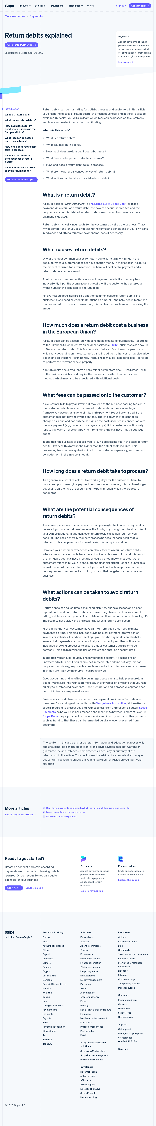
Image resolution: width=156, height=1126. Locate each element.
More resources (15, 16)
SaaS (83, 988)
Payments (36, 16)
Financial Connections (54, 984)
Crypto (46, 971)
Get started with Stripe (20, 44)
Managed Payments (53, 1005)
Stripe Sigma (49, 1030)
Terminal (47, 1039)
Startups (85, 941)
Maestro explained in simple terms (65, 812)
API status (85, 1080)
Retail (83, 1035)
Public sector (87, 1030)
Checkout (48, 958)
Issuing (46, 996)
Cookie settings (126, 979)
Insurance (85, 1013)
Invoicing (47, 992)
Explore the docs (127, 879)
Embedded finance (90, 958)
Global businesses (90, 967)
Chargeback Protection (110, 703)
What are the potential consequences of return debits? (18, 158)
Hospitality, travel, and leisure (95, 1009)
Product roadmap (127, 999)
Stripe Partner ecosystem (94, 1055)
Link (45, 1001)
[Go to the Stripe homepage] (8, 932)
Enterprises (86, 937)
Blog (120, 945)
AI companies (87, 992)
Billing (46, 949)
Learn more (124, 61)
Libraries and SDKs (90, 1088)
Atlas (45, 941)
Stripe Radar (51, 716)
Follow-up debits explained (61, 816)
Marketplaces (87, 975)
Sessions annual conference (133, 954)
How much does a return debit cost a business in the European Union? (20, 129)
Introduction (12, 108)
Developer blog (88, 1097)
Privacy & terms (126, 958)
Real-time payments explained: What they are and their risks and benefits (87, 807)
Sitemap (122, 974)
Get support (124, 1029)
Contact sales (139, 5)
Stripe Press (124, 1012)
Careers (122, 1004)
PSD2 (114, 345)
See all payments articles (19, 814)
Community (124, 949)
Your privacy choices (129, 983)
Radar (46, 1022)
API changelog (88, 1084)
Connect (47, 967)
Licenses (123, 970)
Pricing (90, 5)
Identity (47, 988)
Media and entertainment (93, 1018)
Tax (45, 1035)
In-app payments (89, 971)
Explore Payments (90, 890)
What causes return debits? (20, 120)
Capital (46, 954)
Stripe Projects (88, 1093)
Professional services (91, 1026)
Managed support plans (130, 1033)
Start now (12, 887)
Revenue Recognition (54, 1026)
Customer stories (127, 941)
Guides (122, 937)
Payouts (47, 1018)
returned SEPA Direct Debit (108, 203)
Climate (47, 962)
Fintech (84, 1001)
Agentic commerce (90, 945)
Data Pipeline (50, 975)
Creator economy (89, 996)
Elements (48, 979)
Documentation (88, 1071)
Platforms (85, 984)
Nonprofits (86, 1022)
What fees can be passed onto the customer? (19, 139)
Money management (91, 979)
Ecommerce (86, 954)
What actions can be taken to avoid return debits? (20, 169)
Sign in (120, 5)
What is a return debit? (17, 114)
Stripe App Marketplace (92, 1051)
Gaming (84, 1005)
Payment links (50, 1009)
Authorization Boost (53, 945)
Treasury (47, 1043)
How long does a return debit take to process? (21, 148)
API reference (87, 1075)
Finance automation (90, 962)
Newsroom (124, 1008)
